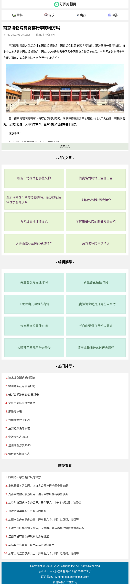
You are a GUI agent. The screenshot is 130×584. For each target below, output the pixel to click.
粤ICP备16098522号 (78, 571)
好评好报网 (68, 4)
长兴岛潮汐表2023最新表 (23, 394)
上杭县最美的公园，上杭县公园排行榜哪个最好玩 (38, 485)
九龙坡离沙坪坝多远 (34, 222)
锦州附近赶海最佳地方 (21, 386)
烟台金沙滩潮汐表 (19, 453)
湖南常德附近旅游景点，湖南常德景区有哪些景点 (38, 494)
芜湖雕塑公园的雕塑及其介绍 (96, 222)
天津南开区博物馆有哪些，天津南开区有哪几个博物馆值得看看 (46, 528)
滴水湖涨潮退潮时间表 (21, 377)
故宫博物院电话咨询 (96, 243)
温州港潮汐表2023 (19, 445)
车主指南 (71, 582)
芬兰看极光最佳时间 (34, 282)
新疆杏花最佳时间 (96, 282)
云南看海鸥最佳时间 (34, 326)
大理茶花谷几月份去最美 (34, 348)
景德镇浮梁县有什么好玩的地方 (27, 511)
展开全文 (65, 146)
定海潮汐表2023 (18, 437)
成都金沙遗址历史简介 (96, 200)
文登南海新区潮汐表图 (21, 403)
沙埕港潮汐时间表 (19, 420)
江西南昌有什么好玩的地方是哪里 (28, 536)
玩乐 (51, 15)
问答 (115, 15)
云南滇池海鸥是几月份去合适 (96, 304)
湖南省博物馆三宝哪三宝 (96, 178)
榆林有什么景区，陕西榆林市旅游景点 (31, 545)
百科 (19, 15)
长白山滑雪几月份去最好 (96, 326)
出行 (83, 15)
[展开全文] (65, 23)
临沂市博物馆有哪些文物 (34, 178)
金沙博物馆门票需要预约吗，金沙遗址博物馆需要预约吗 (33, 200)
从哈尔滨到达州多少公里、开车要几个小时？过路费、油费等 (44, 502)
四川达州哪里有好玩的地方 (24, 477)
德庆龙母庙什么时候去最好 (96, 348)
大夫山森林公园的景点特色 (34, 243)
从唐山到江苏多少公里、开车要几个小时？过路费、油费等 (43, 553)
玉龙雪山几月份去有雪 (34, 304)
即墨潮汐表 (15, 411)
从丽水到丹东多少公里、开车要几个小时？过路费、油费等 (43, 519)
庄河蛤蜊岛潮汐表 (19, 428)
